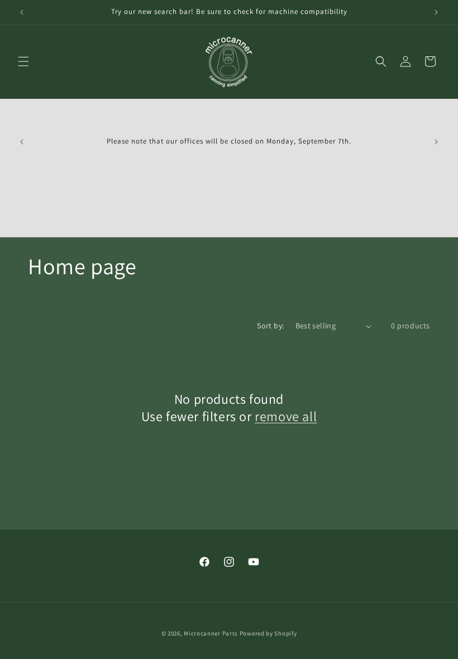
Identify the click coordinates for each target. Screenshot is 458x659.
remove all (286, 416)
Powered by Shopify (268, 633)
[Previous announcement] (21, 12)
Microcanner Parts (211, 633)
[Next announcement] (436, 12)
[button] (23, 61)
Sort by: (270, 326)
